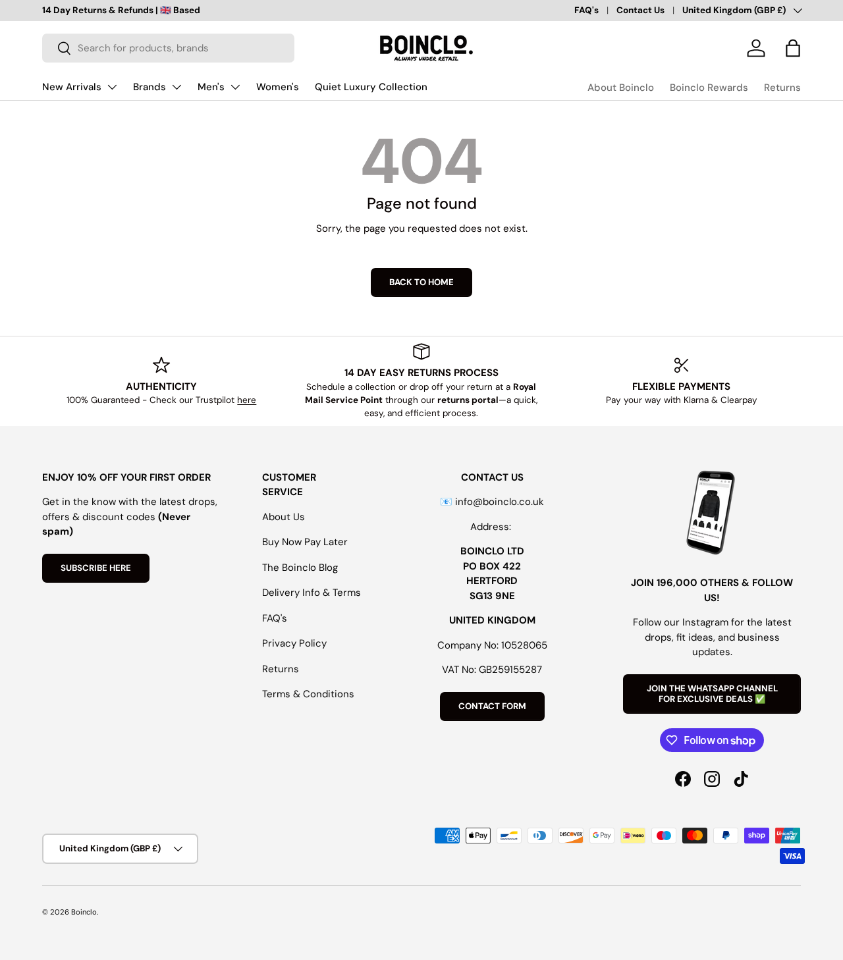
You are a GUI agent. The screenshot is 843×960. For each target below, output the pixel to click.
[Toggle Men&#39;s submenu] (235, 87)
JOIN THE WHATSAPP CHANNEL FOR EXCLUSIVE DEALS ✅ (712, 694)
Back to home (421, 282)
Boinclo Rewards (709, 87)
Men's (211, 86)
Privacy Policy (294, 643)
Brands (149, 86)
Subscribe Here (96, 567)
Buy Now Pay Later (305, 541)
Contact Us (640, 10)
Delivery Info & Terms (311, 592)
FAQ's (586, 10)
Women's (277, 86)
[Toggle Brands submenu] (176, 87)
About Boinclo (620, 87)
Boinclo (84, 912)
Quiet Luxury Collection (371, 86)
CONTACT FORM (492, 706)
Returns (782, 87)
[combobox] (168, 48)
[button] (792, 48)
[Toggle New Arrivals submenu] (112, 87)
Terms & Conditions (308, 694)
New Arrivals (71, 86)
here (246, 400)
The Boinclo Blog (300, 567)
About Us (283, 516)
